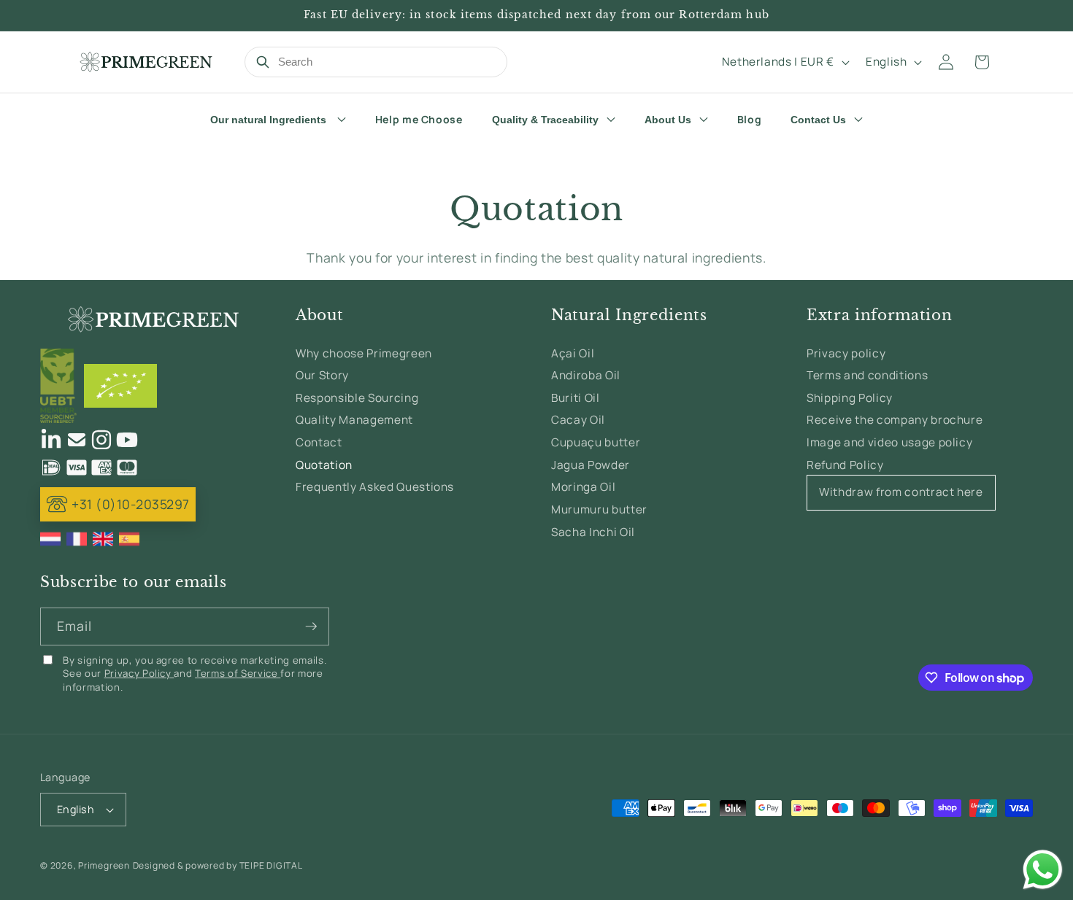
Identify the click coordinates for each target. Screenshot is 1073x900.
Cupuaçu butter (595, 442)
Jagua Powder (590, 465)
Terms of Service (237, 673)
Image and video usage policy (889, 442)
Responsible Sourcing (357, 398)
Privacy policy (846, 353)
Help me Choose (419, 119)
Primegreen (104, 865)
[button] (981, 61)
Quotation (324, 465)
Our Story (322, 375)
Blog (749, 119)
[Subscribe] (310, 626)
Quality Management (354, 420)
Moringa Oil (583, 486)
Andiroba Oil (585, 375)
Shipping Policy (850, 398)
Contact (319, 442)
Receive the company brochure (894, 420)
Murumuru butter (599, 509)
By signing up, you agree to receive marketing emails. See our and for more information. (194, 673)
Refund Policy (845, 465)
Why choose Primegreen (364, 353)
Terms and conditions (867, 375)
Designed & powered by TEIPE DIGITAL (218, 865)
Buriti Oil (575, 398)
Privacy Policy (139, 673)
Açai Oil (572, 353)
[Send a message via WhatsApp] (1043, 870)
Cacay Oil (578, 420)
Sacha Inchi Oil (593, 532)
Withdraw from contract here (901, 492)
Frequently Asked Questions (375, 486)
